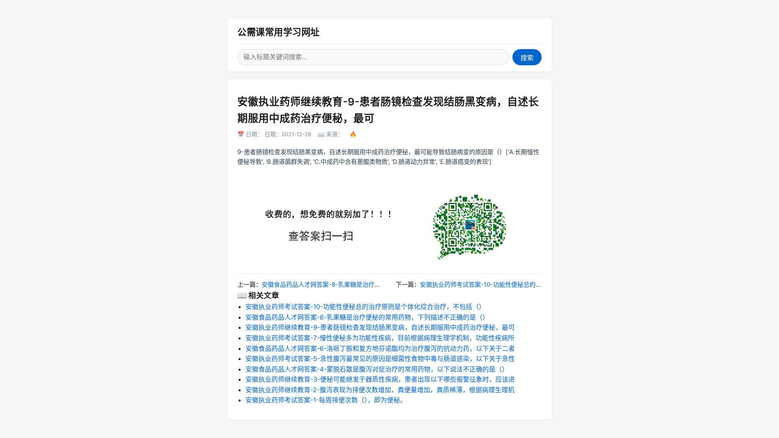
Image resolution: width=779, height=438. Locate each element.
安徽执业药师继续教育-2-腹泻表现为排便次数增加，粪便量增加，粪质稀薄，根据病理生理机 (379, 390)
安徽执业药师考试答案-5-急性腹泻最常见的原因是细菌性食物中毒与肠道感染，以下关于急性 (380, 358)
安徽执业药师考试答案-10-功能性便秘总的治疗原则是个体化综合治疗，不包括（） (532, 284)
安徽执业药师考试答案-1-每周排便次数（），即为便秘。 (326, 400)
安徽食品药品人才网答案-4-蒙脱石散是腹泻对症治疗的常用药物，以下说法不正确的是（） (376, 369)
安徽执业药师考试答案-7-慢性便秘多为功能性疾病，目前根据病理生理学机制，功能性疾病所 (379, 338)
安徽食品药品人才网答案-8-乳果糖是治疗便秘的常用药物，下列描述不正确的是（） (376, 284)
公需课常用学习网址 (278, 31)
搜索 (527, 57)
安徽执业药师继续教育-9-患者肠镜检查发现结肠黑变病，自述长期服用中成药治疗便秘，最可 (380, 327)
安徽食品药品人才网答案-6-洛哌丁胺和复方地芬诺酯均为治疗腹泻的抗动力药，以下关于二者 (380, 348)
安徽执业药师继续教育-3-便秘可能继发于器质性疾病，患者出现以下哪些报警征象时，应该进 (380, 379)
